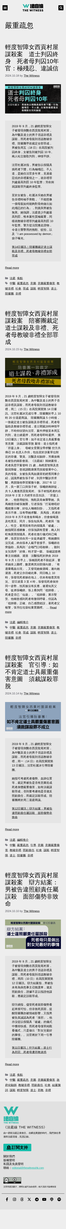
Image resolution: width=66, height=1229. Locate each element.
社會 (18, 288)
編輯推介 (23, 622)
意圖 (33, 283)
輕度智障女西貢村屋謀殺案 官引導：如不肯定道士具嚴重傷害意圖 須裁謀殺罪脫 (31, 671)
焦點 (20, 278)
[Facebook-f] (7, 1199)
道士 (54, 288)
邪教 (40, 1090)
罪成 (26, 288)
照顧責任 (28, 850)
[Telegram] (36, 1199)
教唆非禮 (15, 850)
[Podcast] (51, 1199)
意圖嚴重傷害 (46, 283)
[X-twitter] (29, 1199)
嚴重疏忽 (23, 283)
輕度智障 (43, 288)
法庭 (12, 278)
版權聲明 (9, 1160)
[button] (5, 7)
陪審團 (9, 293)
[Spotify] (59, 1199)
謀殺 (33, 288)
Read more (12, 267)
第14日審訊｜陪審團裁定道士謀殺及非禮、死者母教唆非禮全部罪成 (32, 251)
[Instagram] (14, 1199)
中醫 (12, 283)
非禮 (18, 293)
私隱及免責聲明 (13, 1164)
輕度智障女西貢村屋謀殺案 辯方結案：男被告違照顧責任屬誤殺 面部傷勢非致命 (31, 889)
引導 (33, 845)
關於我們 (9, 1156)
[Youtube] (44, 1199)
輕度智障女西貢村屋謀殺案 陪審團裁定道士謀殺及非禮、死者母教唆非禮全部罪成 (31, 327)
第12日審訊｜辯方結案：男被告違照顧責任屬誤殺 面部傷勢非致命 (32, 813)
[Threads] (22, 1199)
